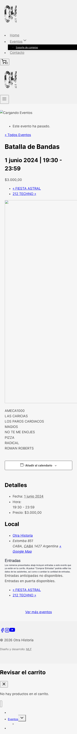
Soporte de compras (27, 47)
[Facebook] (2, 631)
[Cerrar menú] (1, 704)
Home (14, 35)
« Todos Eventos (18, 135)
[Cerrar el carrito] (4, 684)
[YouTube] (12, 631)
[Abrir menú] (4, 99)
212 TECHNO (24, 194)
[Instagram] (7, 631)
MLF (29, 649)
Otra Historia (23, 535)
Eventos (13, 719)
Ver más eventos (38, 612)
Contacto (17, 53)
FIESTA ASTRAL (27, 188)
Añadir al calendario (38, 465)
